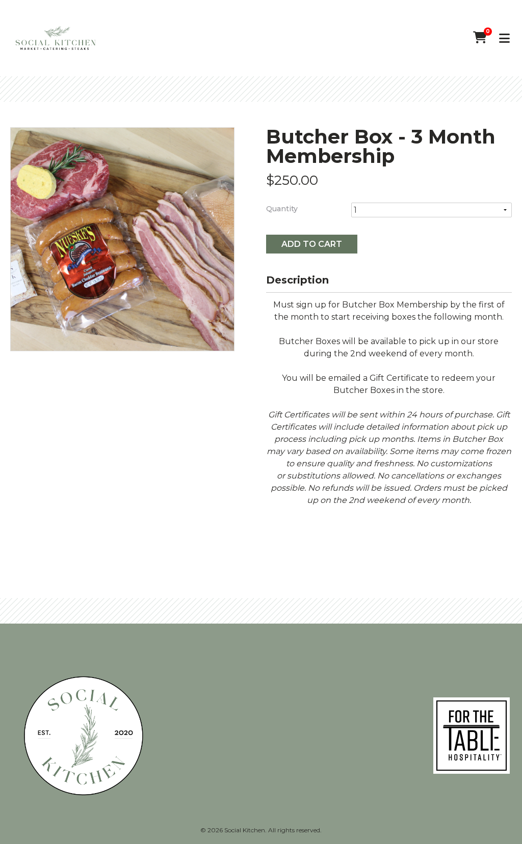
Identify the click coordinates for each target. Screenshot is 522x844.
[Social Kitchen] (55, 38)
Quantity (282, 208)
